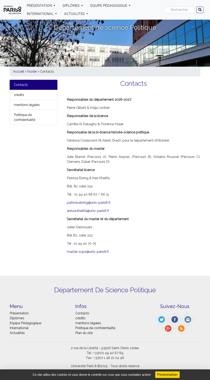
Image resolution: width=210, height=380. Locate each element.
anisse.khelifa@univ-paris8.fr (88, 211)
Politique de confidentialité (24, 117)
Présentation (40, 6)
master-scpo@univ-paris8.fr (88, 252)
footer (32, 71)
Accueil (18, 71)
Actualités (75, 14)
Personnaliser (167, 374)
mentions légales (27, 105)
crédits (19, 95)
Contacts (21, 85)
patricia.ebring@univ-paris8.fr (89, 203)
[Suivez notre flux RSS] (181, 328)
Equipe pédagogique (109, 6)
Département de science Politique (105, 27)
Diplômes (71, 6)
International (40, 14)
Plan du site (84, 333)
